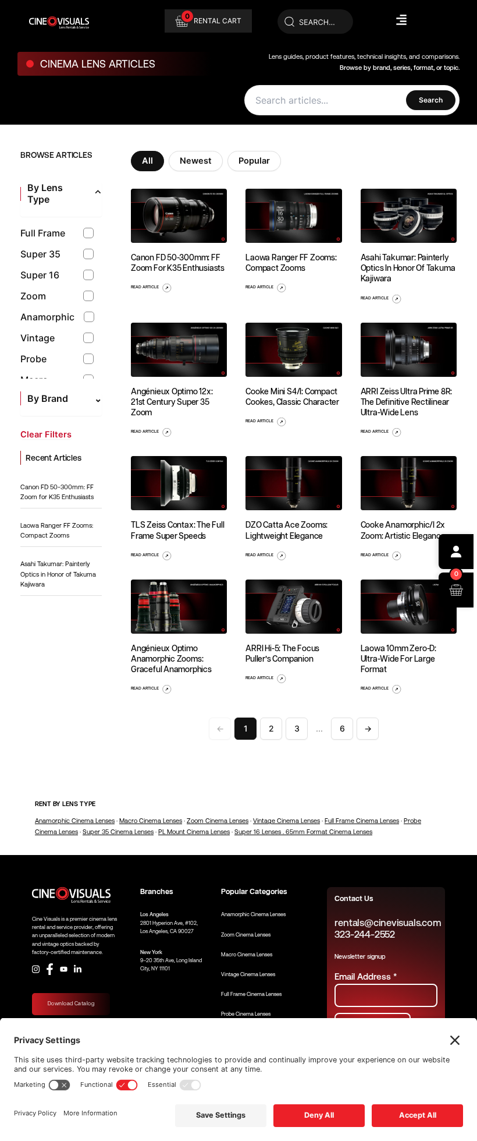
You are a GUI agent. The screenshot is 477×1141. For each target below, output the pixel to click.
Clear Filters (46, 434)
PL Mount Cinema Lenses (194, 832)
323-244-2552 (364, 934)
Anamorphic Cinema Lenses (75, 821)
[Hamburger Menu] (401, 20)
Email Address (365, 976)
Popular (254, 161)
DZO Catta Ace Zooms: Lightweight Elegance (286, 530)
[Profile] (456, 551)
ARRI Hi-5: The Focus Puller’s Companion (282, 653)
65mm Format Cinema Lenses (329, 832)
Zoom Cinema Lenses (217, 821)
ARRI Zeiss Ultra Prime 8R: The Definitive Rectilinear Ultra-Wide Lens (407, 402)
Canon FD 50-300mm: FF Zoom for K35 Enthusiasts (178, 262)
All (147, 161)
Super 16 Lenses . (260, 832)
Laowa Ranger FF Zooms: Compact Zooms (290, 262)
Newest (196, 161)
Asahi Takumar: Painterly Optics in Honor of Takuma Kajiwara (58, 574)
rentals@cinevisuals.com (387, 922)
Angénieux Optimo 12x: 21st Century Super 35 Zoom (172, 402)
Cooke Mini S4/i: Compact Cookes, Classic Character (292, 396)
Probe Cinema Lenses (245, 1014)
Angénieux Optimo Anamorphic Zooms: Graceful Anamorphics (171, 658)
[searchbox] (328, 100)
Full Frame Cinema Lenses (362, 821)
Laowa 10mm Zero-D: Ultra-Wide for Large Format (398, 658)
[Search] (315, 22)
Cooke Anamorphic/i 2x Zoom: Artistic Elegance (403, 530)
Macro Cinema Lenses (150, 821)
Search (431, 100)
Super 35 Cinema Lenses (118, 832)
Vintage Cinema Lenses (286, 821)
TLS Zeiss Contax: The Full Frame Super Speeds (178, 530)
